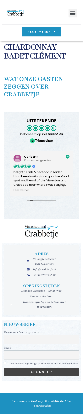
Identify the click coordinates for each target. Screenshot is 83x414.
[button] (73, 13)
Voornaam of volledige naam (21, 332)
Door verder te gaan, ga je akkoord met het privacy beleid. (43, 363)
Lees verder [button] (21, 190)
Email (7, 348)
